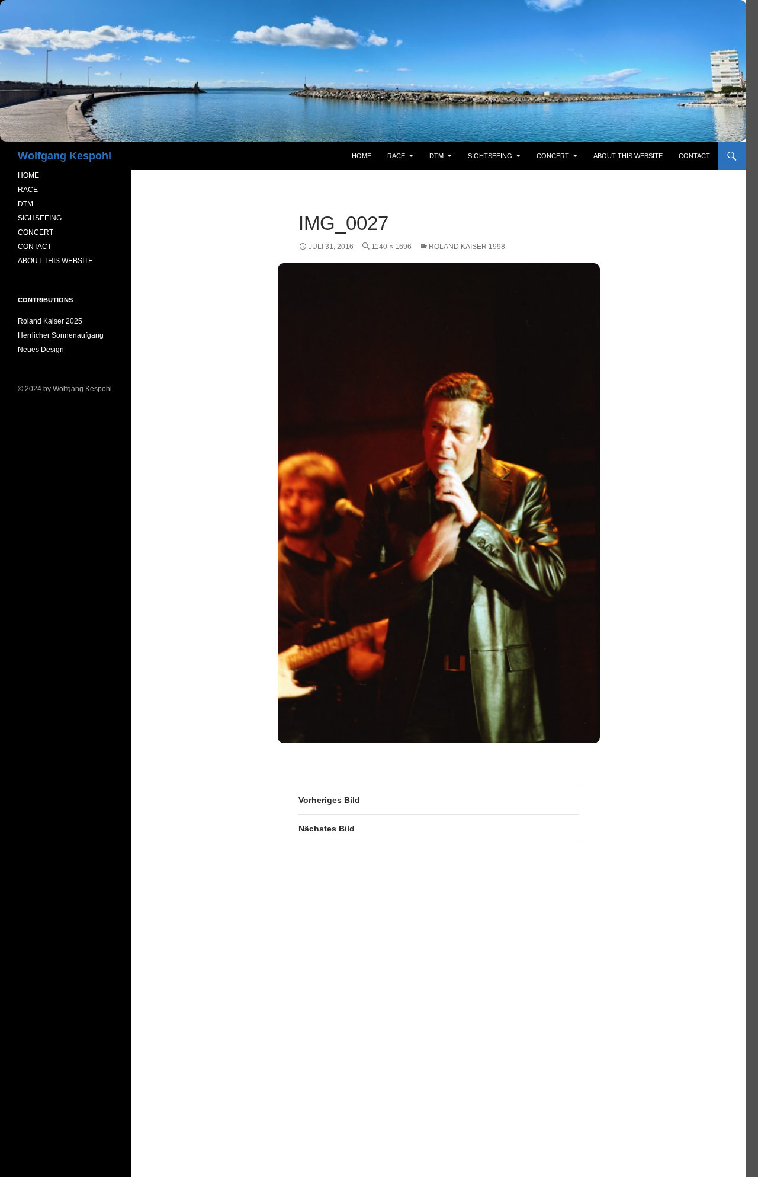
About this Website (628, 155)
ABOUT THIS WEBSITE (55, 261)
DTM (436, 155)
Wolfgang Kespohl (64, 156)
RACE (396, 155)
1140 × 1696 (391, 246)
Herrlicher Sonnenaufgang (61, 335)
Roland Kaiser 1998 (467, 246)
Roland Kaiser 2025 (50, 321)
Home (361, 155)
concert (553, 155)
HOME (28, 175)
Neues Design (41, 350)
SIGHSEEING (40, 218)
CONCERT (35, 232)
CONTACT (35, 246)
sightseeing (490, 155)
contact (694, 155)
